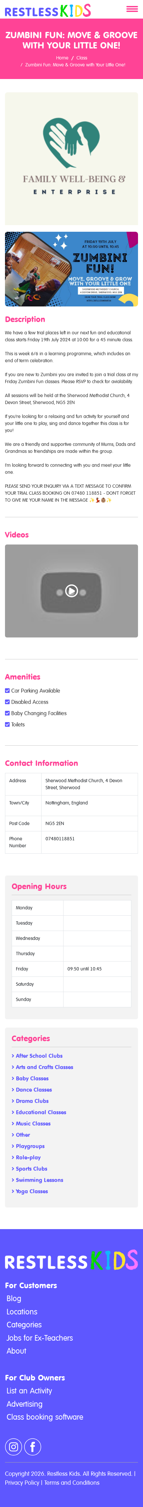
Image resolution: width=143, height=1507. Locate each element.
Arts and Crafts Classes (43, 1067)
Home (62, 57)
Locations (22, 1311)
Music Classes (32, 1124)
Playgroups (29, 1146)
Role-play (27, 1157)
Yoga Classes (31, 1191)
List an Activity (29, 1390)
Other (22, 1135)
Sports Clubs (30, 1169)
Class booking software (45, 1417)
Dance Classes (33, 1090)
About (16, 1351)
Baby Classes (31, 1078)
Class (81, 57)
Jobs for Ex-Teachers (40, 1338)
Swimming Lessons (38, 1180)
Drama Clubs (31, 1101)
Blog (14, 1298)
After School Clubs (38, 1056)
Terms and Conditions (71, 1482)
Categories (24, 1324)
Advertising (25, 1404)
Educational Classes (40, 1112)
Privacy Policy (22, 1482)
